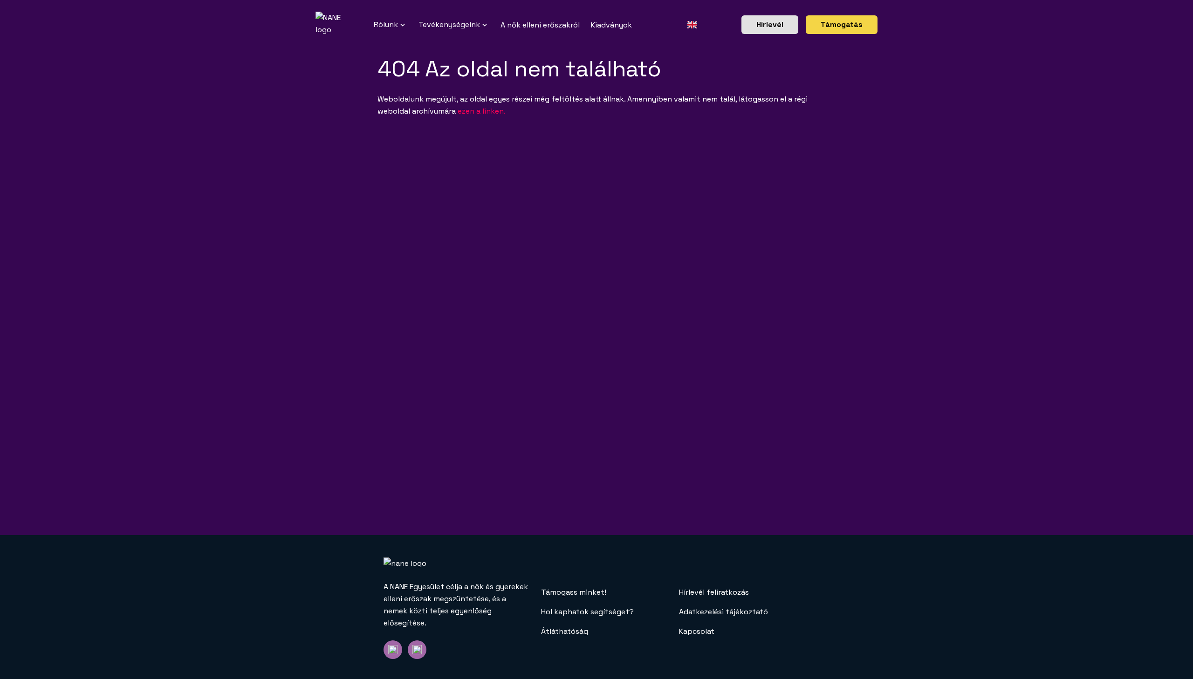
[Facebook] (393, 649)
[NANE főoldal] (344, 25)
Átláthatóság (564, 631)
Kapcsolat (696, 631)
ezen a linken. (482, 111)
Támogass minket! (573, 592)
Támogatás (842, 24)
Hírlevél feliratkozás (714, 592)
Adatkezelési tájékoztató (723, 612)
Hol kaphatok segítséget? (587, 612)
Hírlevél (769, 24)
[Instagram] (417, 649)
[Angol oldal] (692, 24)
